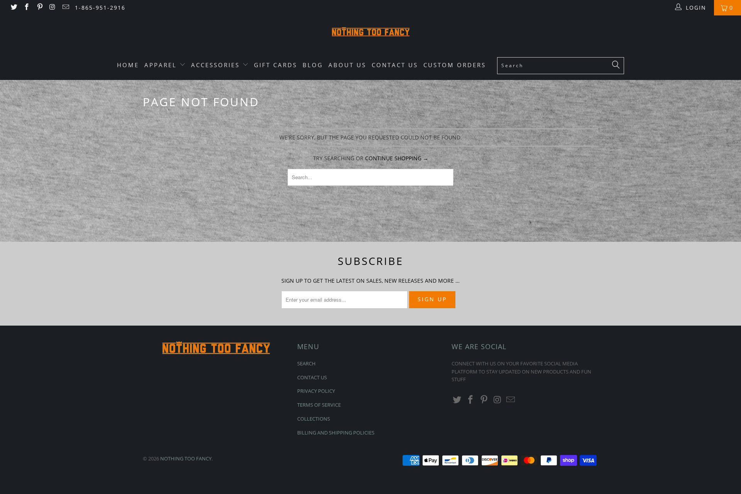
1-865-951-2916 (100, 7)
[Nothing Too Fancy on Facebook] (26, 7)
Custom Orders (454, 65)
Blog (313, 65)
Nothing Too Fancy (185, 458)
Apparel (161, 65)
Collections (313, 418)
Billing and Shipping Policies (335, 432)
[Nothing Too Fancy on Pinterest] (39, 7)
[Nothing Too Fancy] (370, 32)
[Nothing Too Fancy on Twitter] (13, 7)
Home (128, 65)
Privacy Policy (316, 390)
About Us (347, 65)
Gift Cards (275, 65)
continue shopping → (396, 158)
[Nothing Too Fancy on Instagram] (52, 7)
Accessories (216, 65)
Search (306, 363)
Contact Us (395, 65)
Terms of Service (319, 404)
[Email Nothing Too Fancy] (65, 7)
